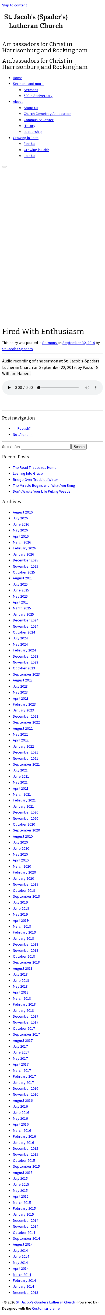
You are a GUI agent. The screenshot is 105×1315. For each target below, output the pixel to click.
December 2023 (25, 656)
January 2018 (23, 1010)
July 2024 (20, 638)
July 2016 (20, 1106)
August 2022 (23, 728)
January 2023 (23, 710)
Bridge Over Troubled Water (35, 479)
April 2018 (21, 992)
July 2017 (20, 1046)
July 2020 (20, 842)
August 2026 (23, 512)
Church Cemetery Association (47, 113)
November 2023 (25, 662)
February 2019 (24, 932)
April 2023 (21, 698)
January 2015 (23, 1214)
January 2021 (23, 806)
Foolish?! (22, 428)
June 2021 (21, 776)
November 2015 (25, 1154)
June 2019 (21, 908)
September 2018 (26, 962)
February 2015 (24, 1208)
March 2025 (22, 608)
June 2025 (21, 590)
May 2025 (20, 596)
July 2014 (20, 1250)
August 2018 (23, 968)
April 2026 (21, 536)
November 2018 (25, 950)
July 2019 (20, 902)
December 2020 (25, 812)
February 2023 (24, 704)
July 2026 (20, 518)
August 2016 (23, 1100)
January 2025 (23, 614)
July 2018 (20, 974)
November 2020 (25, 818)
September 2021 (26, 764)
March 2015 (22, 1202)
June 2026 (21, 524)
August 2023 (23, 680)
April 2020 (21, 860)
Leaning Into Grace (28, 473)
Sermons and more (28, 83)
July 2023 (20, 686)
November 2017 (25, 1022)
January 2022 (23, 746)
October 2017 (24, 1028)
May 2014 (20, 1262)
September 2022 (26, 722)
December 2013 (25, 1292)
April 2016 (21, 1124)
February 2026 (24, 548)
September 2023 (26, 674)
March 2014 (22, 1274)
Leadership (33, 131)
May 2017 (20, 1058)
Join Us (29, 155)
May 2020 (20, 854)
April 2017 (21, 1064)
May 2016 (20, 1118)
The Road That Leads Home (35, 467)
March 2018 (22, 998)
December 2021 (25, 752)
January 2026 (23, 554)
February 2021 (24, 800)
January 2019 (23, 938)
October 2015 (24, 1160)
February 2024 (24, 650)
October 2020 (24, 824)
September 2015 (26, 1166)
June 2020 (21, 848)
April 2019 (21, 920)
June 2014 (21, 1256)
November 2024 (25, 626)
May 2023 (20, 692)
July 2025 (20, 584)
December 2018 (25, 944)
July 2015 (20, 1178)
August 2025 (23, 578)
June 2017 (21, 1052)
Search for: (11, 446)
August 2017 (23, 1040)
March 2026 (22, 542)
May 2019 (20, 914)
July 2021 (20, 770)
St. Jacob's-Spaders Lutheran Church (45, 1302)
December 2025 (25, 560)
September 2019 (26, 896)
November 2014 (25, 1226)
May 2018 (20, 986)
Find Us (29, 143)
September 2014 (26, 1238)
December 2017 (25, 1016)
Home (17, 77)
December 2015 (25, 1148)
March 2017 (22, 1070)
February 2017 (24, 1076)
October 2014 (24, 1232)
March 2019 (22, 926)
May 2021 (20, 782)
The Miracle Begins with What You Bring (44, 485)
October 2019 (24, 890)
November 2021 (25, 758)
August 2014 (23, 1244)
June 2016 (21, 1112)
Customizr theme (46, 1308)
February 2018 (24, 1004)
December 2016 (25, 1088)
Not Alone (23, 434)
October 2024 (24, 632)
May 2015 (20, 1190)
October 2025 (24, 572)
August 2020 (23, 836)
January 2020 (23, 878)
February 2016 (24, 1136)
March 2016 (22, 1130)
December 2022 (25, 716)
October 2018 (24, 956)
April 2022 (21, 740)
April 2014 (21, 1268)
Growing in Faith (25, 137)
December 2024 (25, 620)
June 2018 (21, 980)
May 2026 (20, 530)
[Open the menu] (4, 166)
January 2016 (23, 1142)
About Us (31, 107)
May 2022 (20, 734)
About (18, 101)
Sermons (31, 89)
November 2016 (25, 1094)
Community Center (39, 119)
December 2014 (25, 1220)
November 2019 (25, 884)
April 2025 (21, 602)
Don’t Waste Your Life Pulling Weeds (42, 491)
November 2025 (25, 566)
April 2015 (21, 1196)
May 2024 (20, 644)
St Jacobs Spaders (17, 348)
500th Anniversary (38, 95)
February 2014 (24, 1280)
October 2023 (24, 668)
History (29, 125)
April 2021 (21, 788)
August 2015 (23, 1172)
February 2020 (24, 872)
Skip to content (14, 5)
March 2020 (22, 866)
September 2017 (26, 1034)
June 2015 (21, 1184)
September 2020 (26, 830)
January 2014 (23, 1286)
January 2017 (23, 1082)
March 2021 (22, 794)
